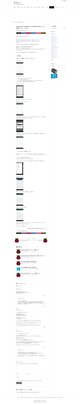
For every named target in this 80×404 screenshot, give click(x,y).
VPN (44, 228)
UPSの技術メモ (53, 53)
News (52, 43)
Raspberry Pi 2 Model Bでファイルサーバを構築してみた (25, 158)
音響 (52, 60)
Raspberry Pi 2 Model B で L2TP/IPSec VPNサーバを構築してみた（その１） (28, 39)
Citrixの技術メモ (53, 33)
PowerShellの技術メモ (54, 46)
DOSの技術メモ (53, 36)
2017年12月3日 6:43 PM (21, 350)
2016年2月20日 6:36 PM (21, 298)
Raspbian (41, 228)
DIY (52, 35)
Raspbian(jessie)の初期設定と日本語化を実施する (28, 261)
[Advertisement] (40, 14)
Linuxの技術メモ (54, 39)
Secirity (52, 49)
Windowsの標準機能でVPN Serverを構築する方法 (29, 267)
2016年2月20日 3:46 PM (19, 289)
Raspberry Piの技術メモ (32, 228)
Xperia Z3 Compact (19, 52)
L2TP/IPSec (38, 228)
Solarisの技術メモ (54, 50)
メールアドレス (29, 373)
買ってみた (53, 57)
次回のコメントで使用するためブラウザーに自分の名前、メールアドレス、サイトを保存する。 (29, 380)
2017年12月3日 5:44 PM (19, 331)
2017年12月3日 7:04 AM (19, 310)
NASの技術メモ (53, 40)
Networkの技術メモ (54, 42)
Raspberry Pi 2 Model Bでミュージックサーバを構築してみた (30, 273)
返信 (44, 295)
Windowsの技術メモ (54, 56)
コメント (17, 365)
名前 (16, 373)
